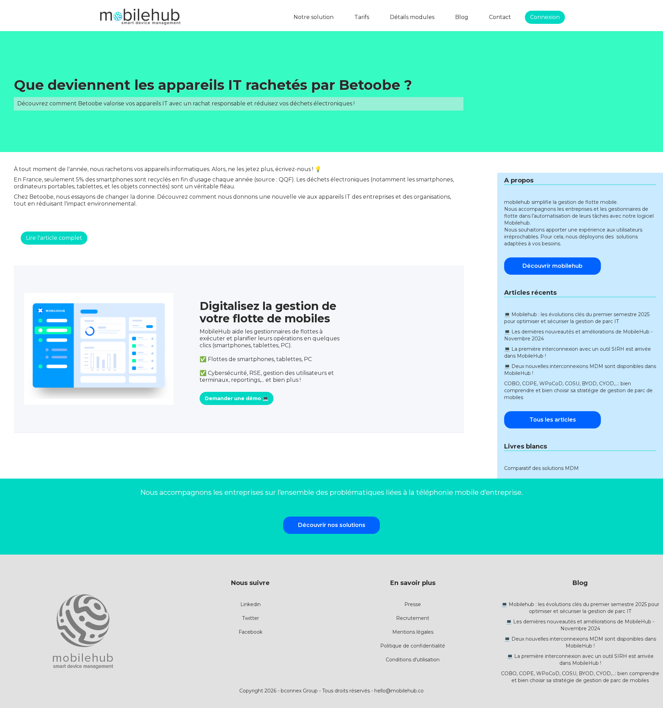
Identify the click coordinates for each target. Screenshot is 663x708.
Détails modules (412, 17)
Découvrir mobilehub (552, 266)
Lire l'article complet (54, 238)
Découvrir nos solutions (331, 525)
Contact (500, 17)
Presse (412, 604)
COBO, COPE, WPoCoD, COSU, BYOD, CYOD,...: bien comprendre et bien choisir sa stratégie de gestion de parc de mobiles (578, 390)
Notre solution (314, 17)
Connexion (545, 17)
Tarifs (361, 17)
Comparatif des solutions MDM (541, 468)
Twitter (250, 618)
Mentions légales (412, 632)
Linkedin (250, 604)
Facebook (250, 632)
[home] (140, 17)
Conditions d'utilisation (413, 660)
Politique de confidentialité (412, 646)
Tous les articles (552, 419)
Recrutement (412, 618)
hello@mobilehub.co (399, 691)
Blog (461, 17)
